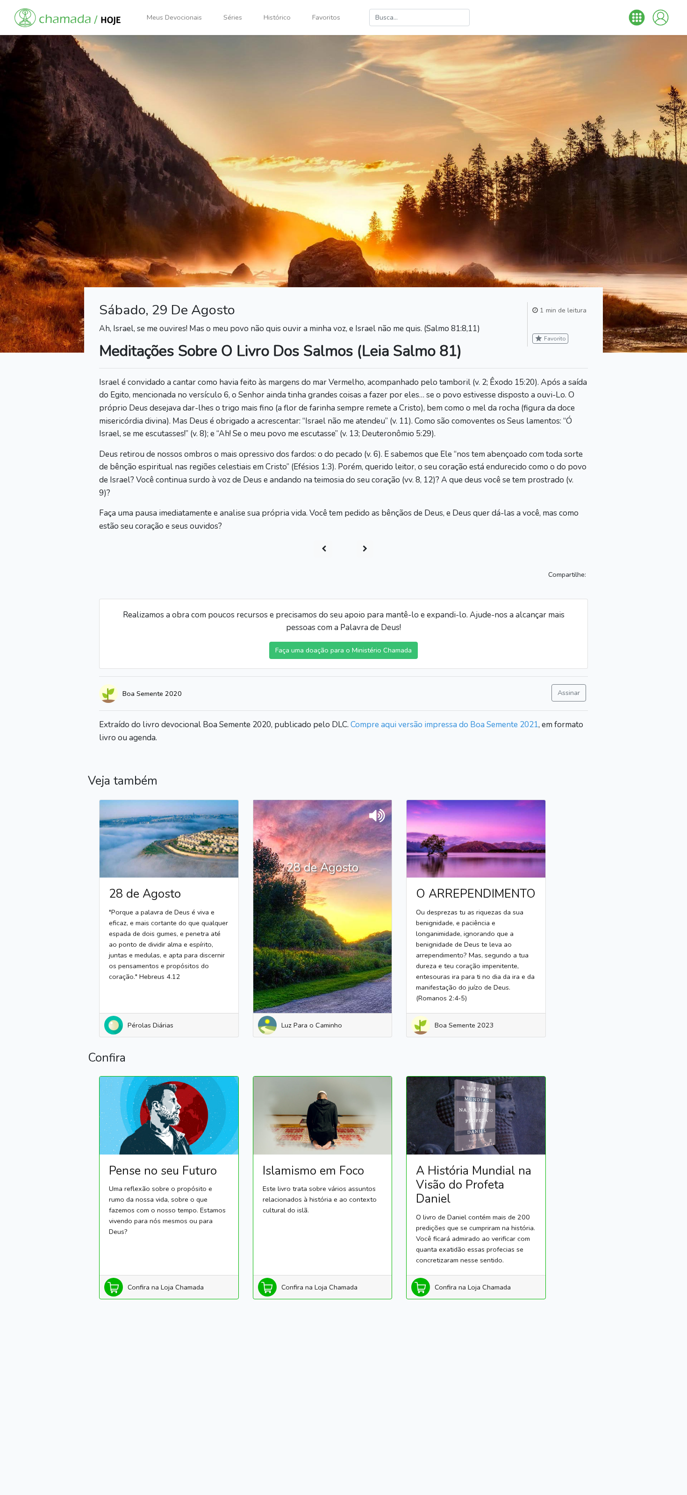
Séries (232, 17)
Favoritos (326, 17)
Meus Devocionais (174, 17)
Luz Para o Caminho (311, 1025)
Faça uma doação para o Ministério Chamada (343, 650)
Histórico (277, 17)
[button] (637, 17)
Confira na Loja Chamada (166, 1287)
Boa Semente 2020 (152, 693)
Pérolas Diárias (150, 1025)
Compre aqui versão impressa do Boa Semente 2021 (444, 724)
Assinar (569, 692)
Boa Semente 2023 (464, 1025)
